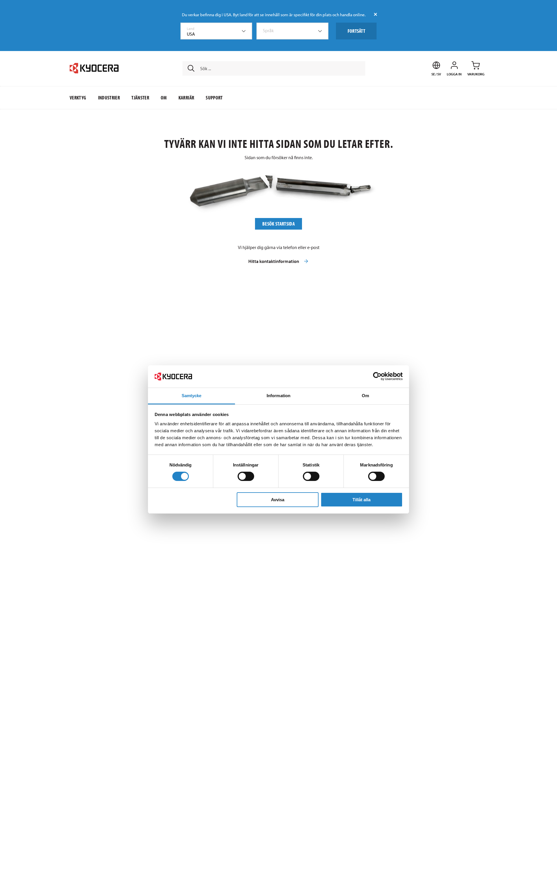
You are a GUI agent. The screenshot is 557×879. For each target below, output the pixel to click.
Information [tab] (278, 395)
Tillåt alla (361, 499)
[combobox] (216, 31)
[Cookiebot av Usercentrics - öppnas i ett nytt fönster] (377, 376)
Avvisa (277, 499)
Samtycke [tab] (192, 395)
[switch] (246, 476)
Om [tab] (365, 395)
